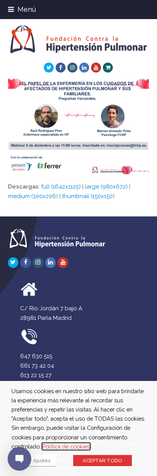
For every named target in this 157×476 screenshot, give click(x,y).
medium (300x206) (33, 196)
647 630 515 (36, 356)
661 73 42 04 (37, 365)
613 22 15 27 (35, 375)
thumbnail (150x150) (88, 196)
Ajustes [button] (41, 460)
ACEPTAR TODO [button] (102, 460)
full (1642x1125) (61, 186)
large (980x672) (106, 186)
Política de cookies (66, 446)
